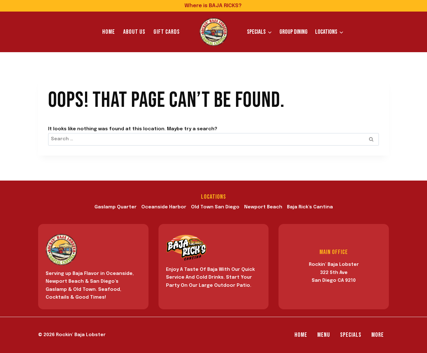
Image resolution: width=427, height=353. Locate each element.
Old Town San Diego (215, 207)
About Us (134, 32)
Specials (350, 335)
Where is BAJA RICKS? (213, 5)
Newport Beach (263, 207)
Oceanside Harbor (163, 207)
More (377, 335)
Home (108, 32)
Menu (323, 335)
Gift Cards (166, 32)
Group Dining (293, 32)
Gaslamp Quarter (115, 207)
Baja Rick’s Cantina (310, 207)
